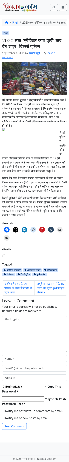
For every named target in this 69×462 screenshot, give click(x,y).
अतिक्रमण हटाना (34, 270)
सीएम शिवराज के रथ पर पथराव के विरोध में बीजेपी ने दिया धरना (18, 288)
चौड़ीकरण (10, 274)
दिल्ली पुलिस (25, 274)
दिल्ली (15, 22)
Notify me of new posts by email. (27, 418)
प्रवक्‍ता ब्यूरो (34, 53)
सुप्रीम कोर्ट (40, 274)
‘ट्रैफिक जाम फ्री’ (13, 270)
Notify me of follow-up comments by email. (34, 411)
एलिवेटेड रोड (52, 270)
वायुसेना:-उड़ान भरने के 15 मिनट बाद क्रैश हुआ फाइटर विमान (50, 288)
